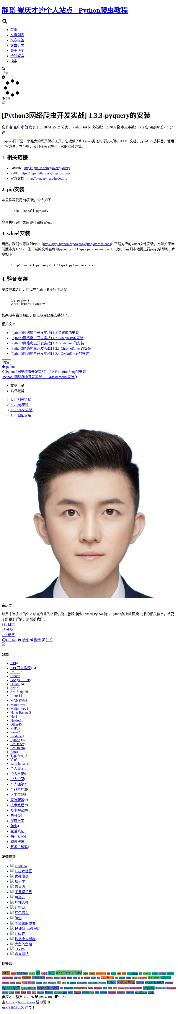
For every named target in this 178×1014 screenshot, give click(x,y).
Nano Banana (19, 712)
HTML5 (49, 978)
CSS (124, 973)
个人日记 (17, 774)
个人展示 (17, 768)
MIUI (134, 978)
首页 (13, 30)
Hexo (69, 978)
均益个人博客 (25, 939)
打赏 (6, 362)
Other (14, 724)
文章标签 (17, 40)
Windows (121, 992)
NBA (18, 983)
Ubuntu (49, 992)
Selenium (171, 988)
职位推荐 (17, 842)
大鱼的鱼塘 (23, 944)
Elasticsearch (7, 978)
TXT (34, 992)
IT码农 (20, 934)
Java (13, 688)
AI (38, 972)
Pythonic (169, 983)
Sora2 (17, 992)
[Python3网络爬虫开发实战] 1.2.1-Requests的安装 (46, 338)
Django (162, 973)
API (13, 663)
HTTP (57, 978)
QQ (61, 988)
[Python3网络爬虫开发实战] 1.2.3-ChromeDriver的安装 (50, 348)
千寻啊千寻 (23, 892)
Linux (14, 695)
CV (140, 973)
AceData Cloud (69, 972)
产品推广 (17, 789)
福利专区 (17, 836)
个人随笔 (17, 784)
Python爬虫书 (28, 988)
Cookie (155, 973)
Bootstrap (101, 973)
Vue (92, 992)
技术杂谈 (17, 810)
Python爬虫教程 (48, 988)
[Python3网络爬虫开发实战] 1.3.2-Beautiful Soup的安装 (45, 372)
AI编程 (44, 973)
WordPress (141, 992)
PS (68, 983)
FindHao (21, 866)
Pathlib (73, 983)
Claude (15, 676)
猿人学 (20, 881)
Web (97, 992)
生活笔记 (17, 831)
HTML (15, 684)
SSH (110, 988)
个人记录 (17, 779)
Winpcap (130, 992)
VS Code (58, 992)
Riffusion (98, 988)
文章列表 (17, 35)
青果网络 (22, 954)
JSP (98, 978)
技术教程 (17, 805)
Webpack (103, 992)
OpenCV (52, 983)
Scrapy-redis (123, 988)
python (10, 367)
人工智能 (17, 795)
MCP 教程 (17, 700)
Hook (75, 978)
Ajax (85, 973)
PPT (64, 983)
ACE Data (22, 973)
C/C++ (15, 672)
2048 (13, 973)
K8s (116, 978)
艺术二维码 (19, 847)
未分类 (15, 815)
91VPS (20, 949)
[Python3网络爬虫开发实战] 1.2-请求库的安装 (44, 333)
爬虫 (13, 826)
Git (19, 978)
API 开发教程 (20, 668)
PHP (13, 728)
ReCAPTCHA (80, 988)
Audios (92, 973)
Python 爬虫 (126, 982)
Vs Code (86, 992)
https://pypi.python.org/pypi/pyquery (46, 173)
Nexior (15, 720)
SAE (105, 988)
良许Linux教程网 (27, 928)
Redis (90, 988)
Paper (14, 732)
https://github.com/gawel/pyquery (47, 168)
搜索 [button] (13, 61)
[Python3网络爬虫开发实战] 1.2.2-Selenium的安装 (47, 343)
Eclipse (170, 973)
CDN (113, 973)
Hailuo (63, 978)
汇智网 (20, 908)
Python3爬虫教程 (154, 982)
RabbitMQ (68, 988)
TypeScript (17, 756)
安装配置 (17, 800)
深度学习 (17, 821)
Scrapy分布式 (135, 988)
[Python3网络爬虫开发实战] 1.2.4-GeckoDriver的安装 (49, 353)
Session (5, 992)
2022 (6, 973)
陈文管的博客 (25, 923)
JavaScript (17, 692)
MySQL (5, 983)
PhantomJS (82, 983)
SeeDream (17, 748)
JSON (93, 978)
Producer (16, 736)
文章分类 (17, 45)
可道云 (20, 897)
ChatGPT (147, 973)
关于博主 (17, 50)
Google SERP (20, 680)
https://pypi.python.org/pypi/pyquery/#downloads (77, 244)
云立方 (20, 887)
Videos (77, 992)
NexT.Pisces (26, 1002)
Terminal (40, 992)
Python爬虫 (11, 988)
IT (82, 978)
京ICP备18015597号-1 (18, 1007)
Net (12, 716)
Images (87, 978)
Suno (23, 992)
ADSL (32, 973)
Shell (11, 992)
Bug (108, 973)
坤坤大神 (22, 902)
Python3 (140, 982)
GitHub (11, 640)
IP (79, 978)
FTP (16, 978)
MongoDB (165, 977)
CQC (119, 973)
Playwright (93, 983)
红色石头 (22, 913)
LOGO (122, 978)
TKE (29, 992)
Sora (13, 752)
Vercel (70, 992)
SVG (115, 988)
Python (15, 740)
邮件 (25, 640)
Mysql (12, 983)
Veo (13, 759)
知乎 (49, 640)
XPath (151, 992)
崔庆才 (18, 127)
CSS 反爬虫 (132, 973)
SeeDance (17, 744)
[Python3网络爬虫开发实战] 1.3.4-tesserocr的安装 (38, 377)
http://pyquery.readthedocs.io (47, 178)
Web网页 (112, 992)
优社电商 (22, 876)
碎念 (18, 918)
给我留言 (17, 56)
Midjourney (18, 709)
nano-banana (19, 763)
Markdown (18, 705)
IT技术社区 (23, 871)
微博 (37, 640)
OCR (45, 983)
